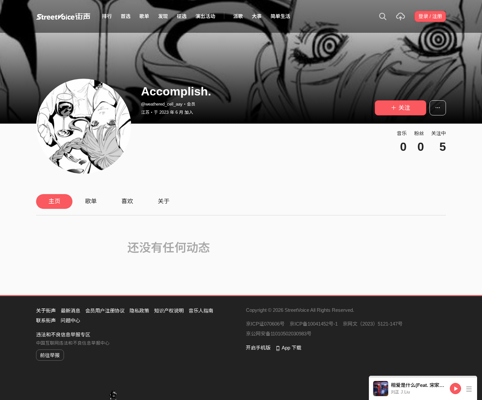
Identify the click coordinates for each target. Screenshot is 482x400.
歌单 (144, 16)
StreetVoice (63, 16)
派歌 (238, 16)
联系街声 (46, 320)
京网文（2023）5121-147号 (373, 324)
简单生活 (280, 16)
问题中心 (70, 320)
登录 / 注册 (430, 16)
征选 (182, 16)
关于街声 (46, 310)
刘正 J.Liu (400, 392)
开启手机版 (258, 347)
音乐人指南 (201, 310)
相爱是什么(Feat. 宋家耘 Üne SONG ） (434, 385)
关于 (164, 201)
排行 (107, 16)
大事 (257, 16)
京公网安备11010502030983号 (278, 333)
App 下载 (291, 347)
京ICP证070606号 (265, 324)
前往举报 (50, 355)
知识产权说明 (169, 310)
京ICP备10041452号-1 (314, 324)
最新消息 (70, 310)
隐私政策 (139, 310)
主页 (54, 201)
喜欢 (127, 201)
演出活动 (205, 16)
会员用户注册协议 (105, 310)
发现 (163, 16)
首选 (126, 16)
